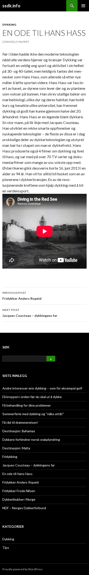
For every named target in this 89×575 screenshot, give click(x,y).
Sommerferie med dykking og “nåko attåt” (33, 414)
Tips (5, 548)
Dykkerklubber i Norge (18, 499)
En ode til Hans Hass (17, 474)
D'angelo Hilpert (16, 41)
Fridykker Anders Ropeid (22, 295)
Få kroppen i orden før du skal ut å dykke (32, 397)
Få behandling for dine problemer (26, 405)
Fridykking (9, 457)
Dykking (9, 24)
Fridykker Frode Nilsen (18, 491)
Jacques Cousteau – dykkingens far (29, 313)
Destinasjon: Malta (16, 448)
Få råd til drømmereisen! (20, 422)
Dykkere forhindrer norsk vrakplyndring (31, 439)
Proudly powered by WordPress (22, 569)
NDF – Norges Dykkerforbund (24, 508)
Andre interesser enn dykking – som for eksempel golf (42, 388)
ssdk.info (11, 5)
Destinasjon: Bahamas (18, 431)
